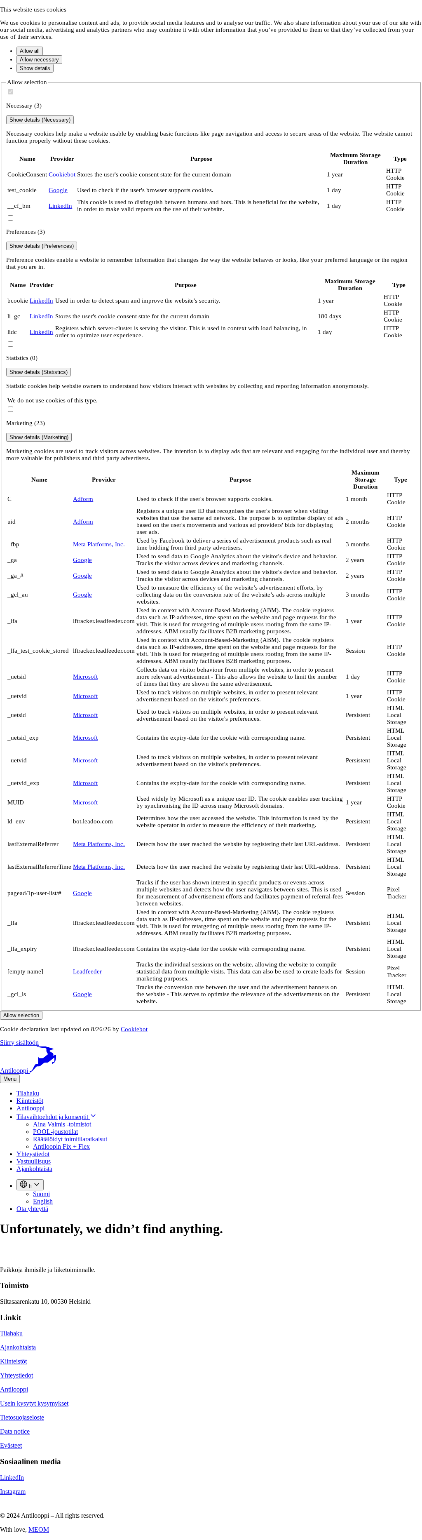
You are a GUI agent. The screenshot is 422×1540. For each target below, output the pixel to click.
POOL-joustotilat (55, 1131)
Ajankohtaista (34, 1168)
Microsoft (85, 676)
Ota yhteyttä (32, 1208)
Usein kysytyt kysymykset (34, 1403)
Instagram (13, 1491)
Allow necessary (39, 59)
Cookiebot (62, 174)
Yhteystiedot (32, 1153)
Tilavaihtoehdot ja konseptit (53, 1116)
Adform (83, 499)
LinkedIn (60, 205)
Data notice (15, 1431)
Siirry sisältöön (19, 1042)
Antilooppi (30, 1108)
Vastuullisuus (33, 1161)
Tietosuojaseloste (22, 1417)
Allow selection (21, 1015)
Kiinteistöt (29, 1100)
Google (58, 190)
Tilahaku (27, 1093)
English (43, 1201)
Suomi (41, 1193)
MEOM (38, 1529)
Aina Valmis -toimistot (62, 1124)
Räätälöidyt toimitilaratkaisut (70, 1139)
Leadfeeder (87, 971)
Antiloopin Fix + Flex (61, 1146)
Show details (35, 68)
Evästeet (11, 1445)
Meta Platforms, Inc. (99, 544)
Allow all (30, 51)
